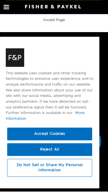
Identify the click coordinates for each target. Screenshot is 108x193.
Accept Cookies (49, 134)
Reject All (49, 149)
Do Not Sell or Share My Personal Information (50, 167)
